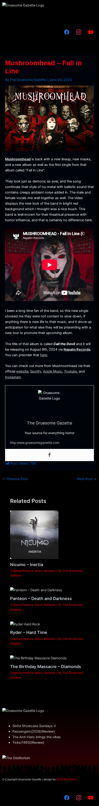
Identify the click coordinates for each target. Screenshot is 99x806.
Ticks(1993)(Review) (28, 742)
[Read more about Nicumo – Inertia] (34, 534)
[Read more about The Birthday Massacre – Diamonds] (38, 658)
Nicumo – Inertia (26, 564)
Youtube (70, 371)
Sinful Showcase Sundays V (34, 726)
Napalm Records (77, 349)
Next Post (87, 479)
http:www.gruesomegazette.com (34, 443)
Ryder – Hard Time (28, 632)
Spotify (35, 371)
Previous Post (15, 479)
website (22, 371)
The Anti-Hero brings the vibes (36, 737)
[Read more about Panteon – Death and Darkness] (36, 590)
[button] (49, 17)
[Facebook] (49, 455)
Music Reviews (45, 571)
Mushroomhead (18, 159)
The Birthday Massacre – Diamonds (45, 666)
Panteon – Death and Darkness (41, 598)
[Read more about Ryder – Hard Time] (25, 624)
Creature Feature (21, 571)
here (43, 355)
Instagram (13, 377)
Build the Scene (66, 779)
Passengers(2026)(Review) (33, 731)
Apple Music (52, 371)
